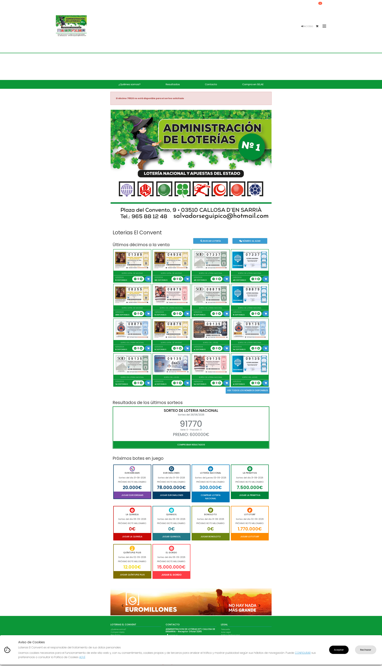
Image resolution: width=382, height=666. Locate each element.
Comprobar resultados (191, 444)
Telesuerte (225, 629)
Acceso (308, 26)
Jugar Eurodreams (132, 495)
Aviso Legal (226, 632)
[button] (122, 605)
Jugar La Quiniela (132, 536)
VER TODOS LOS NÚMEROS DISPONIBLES (247, 390)
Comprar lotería (117, 632)
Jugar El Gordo (171, 574)
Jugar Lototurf (249, 536)
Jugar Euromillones (171, 495)
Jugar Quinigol (171, 536)
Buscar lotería (211, 240)
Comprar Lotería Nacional (211, 497)
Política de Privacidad (230, 635)
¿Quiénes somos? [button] (129, 84)
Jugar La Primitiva (249, 495)
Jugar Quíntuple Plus (132, 574)
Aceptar (339, 650)
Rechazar (365, 650)
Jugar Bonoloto (211, 536)
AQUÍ (82, 657)
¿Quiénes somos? (118, 629)
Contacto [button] (211, 84)
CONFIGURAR (303, 653)
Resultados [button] (173, 84)
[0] (318, 26)
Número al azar (251, 240)
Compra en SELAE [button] (253, 84)
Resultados (115, 635)
